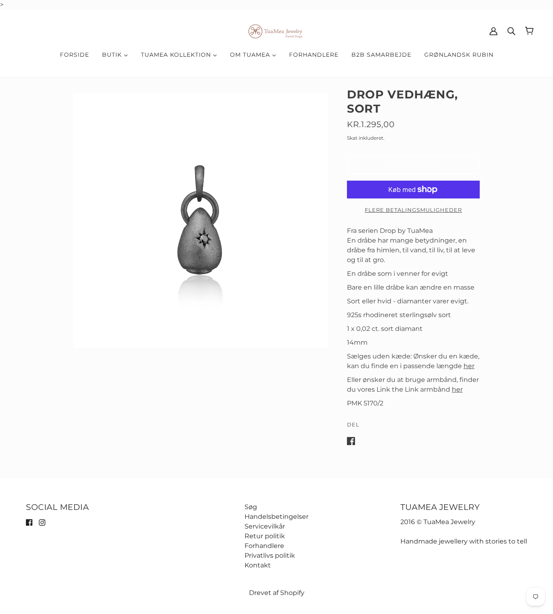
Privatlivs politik (270, 555)
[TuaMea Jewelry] (276, 30)
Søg (251, 507)
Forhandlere (264, 546)
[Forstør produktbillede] (200, 220)
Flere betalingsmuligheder (413, 210)
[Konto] (493, 30)
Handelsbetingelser (276, 516)
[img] (29, 522)
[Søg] (511, 30)
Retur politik (265, 536)
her (469, 366)
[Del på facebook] (351, 440)
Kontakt (258, 565)
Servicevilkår (265, 526)
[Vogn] (529, 30)
